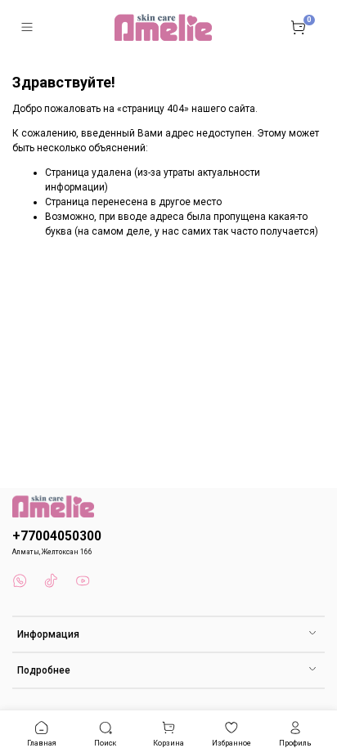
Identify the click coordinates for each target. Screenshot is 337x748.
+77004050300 (56, 536)
